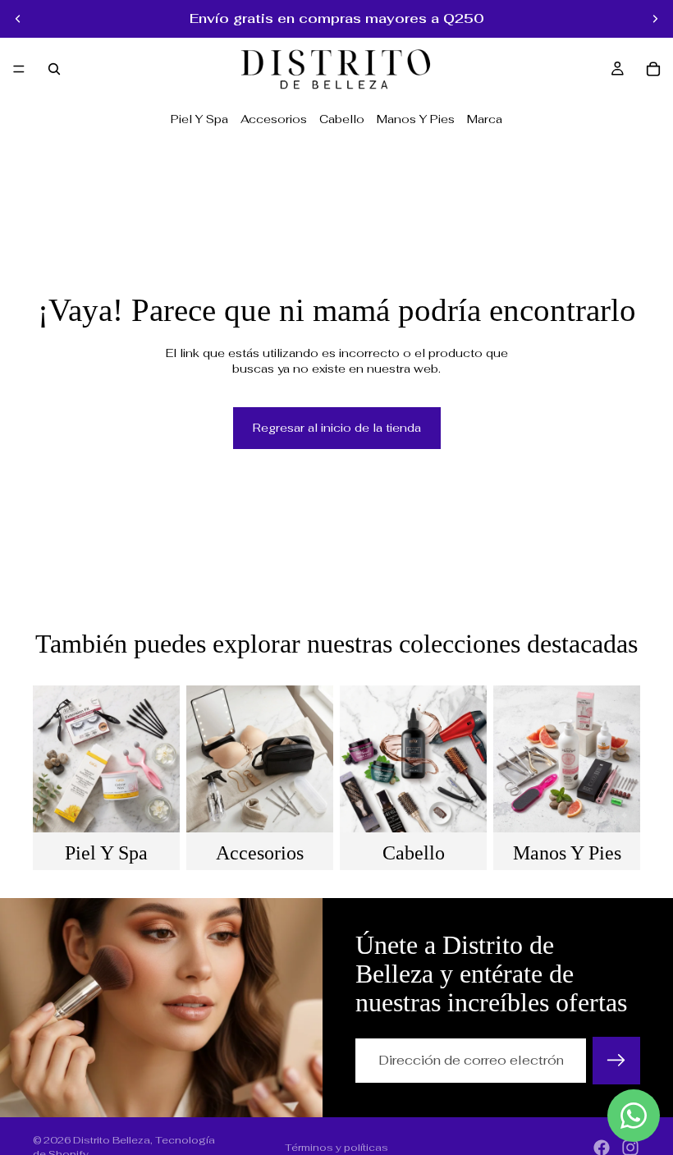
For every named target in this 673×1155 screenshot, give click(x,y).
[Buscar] (54, 69)
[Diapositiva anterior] (18, 19)
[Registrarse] (616, 1060)
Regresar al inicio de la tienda (337, 427)
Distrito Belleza (111, 1140)
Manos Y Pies (416, 119)
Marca (484, 119)
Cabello (341, 119)
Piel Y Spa (199, 119)
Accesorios (273, 119)
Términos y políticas (336, 1147)
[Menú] (19, 69)
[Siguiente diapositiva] (655, 19)
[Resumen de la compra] (653, 69)
